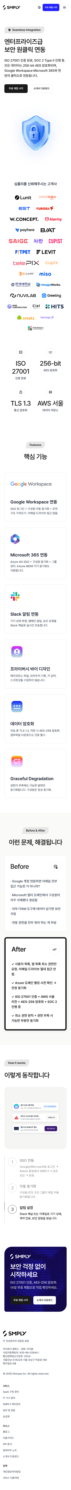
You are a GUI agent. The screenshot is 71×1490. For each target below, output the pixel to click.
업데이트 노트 (10, 1450)
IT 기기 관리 (9, 1398)
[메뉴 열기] (64, 7)
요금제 (6, 1416)
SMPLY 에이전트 (12, 1404)
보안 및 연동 (9, 1410)
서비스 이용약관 (11, 1478)
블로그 (6, 1431)
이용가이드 (8, 1438)
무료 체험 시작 (51, 7)
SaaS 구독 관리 (11, 1392)
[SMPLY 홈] (11, 7)
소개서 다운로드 (41, 88)
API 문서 (7, 1444)
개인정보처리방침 (12, 1471)
